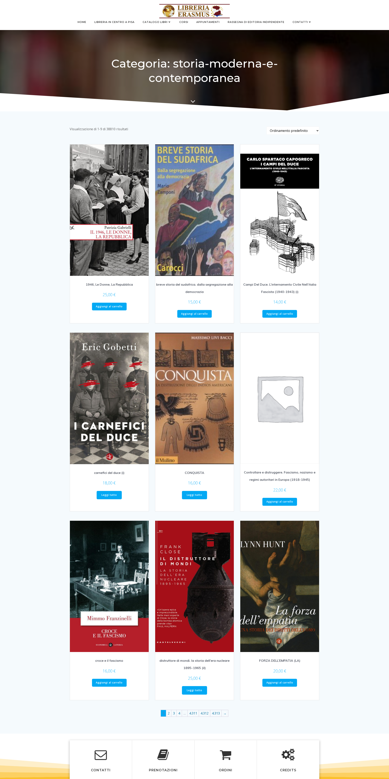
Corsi (183, 22)
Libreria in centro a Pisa (114, 22)
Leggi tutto (109, 495)
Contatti (300, 22)
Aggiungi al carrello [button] (109, 306)
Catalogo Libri (155, 22)
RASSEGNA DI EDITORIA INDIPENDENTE (256, 22)
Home (82, 22)
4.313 (216, 713)
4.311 (193, 713)
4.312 (204, 713)
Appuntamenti (208, 22)
